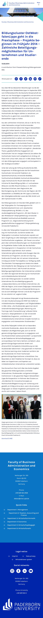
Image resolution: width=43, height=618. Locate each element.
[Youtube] (31, 571)
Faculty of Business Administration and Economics (21, 4)
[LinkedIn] (24, 571)
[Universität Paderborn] (21, 604)
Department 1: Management (17, 510)
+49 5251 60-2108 (21, 493)
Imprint (15, 556)
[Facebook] (18, 571)
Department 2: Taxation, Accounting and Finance (24, 514)
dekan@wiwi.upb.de (21, 499)
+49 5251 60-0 (21, 593)
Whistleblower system (24, 559)
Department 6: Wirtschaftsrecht (19, 528)
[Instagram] (12, 571)
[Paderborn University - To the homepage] (4, 4)
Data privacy (30, 556)
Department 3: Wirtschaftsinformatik (21, 518)
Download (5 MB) (7, 438)
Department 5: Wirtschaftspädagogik (21, 525)
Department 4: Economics (16, 522)
